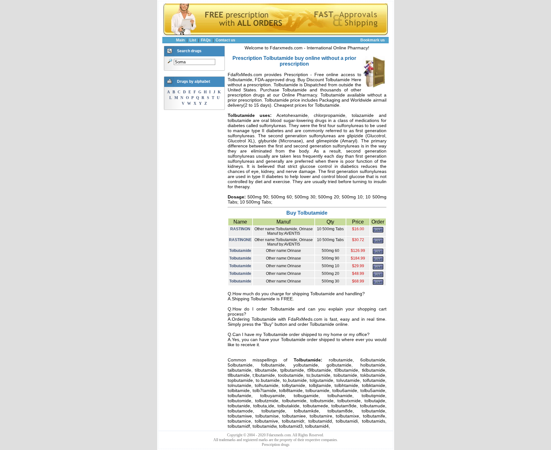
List (192, 40)
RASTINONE (240, 240)
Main (180, 40)
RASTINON (240, 229)
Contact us (225, 40)
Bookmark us (372, 40)
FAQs (206, 40)
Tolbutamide (240, 250)
